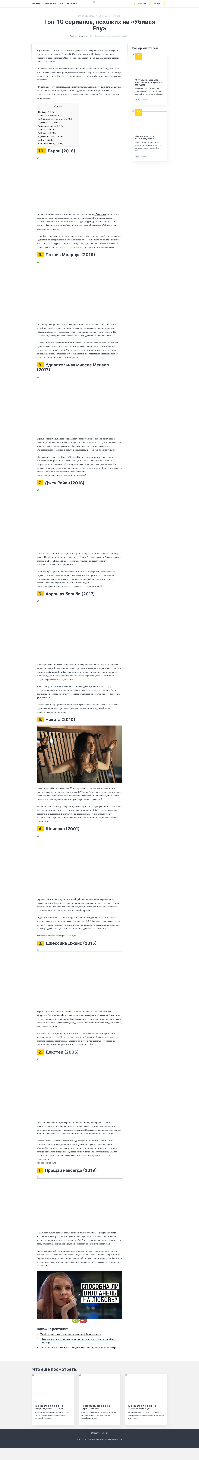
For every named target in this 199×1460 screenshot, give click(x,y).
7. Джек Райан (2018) (48, 122)
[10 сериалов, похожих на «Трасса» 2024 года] (146, 1388)
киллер (117, 72)
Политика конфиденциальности (106, 1439)
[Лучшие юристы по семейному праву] (149, 120)
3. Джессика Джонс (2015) (50, 136)
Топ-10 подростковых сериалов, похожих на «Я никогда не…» (70, 1334)
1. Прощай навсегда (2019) (50, 143)
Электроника (49, 3)
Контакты (81, 1439)
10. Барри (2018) (46, 111)
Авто (61, 3)
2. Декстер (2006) (46, 139)
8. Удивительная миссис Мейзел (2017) (56, 118)
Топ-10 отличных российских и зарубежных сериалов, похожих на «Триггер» (78, 1347)
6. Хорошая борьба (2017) (50, 125)
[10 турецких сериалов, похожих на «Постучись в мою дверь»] (149, 64)
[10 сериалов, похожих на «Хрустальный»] (99, 1388)
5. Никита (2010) (46, 129)
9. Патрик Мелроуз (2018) (50, 115)
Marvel (64, 1015)
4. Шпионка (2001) (47, 132)
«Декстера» (100, 214)
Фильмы (36, 3)
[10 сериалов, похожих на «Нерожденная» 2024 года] (53, 1388)
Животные (71, 3)
